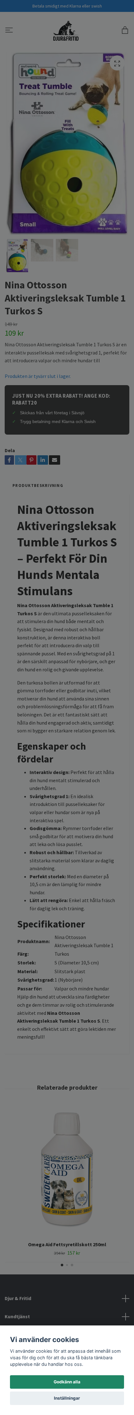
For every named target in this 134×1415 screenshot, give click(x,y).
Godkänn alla (67, 1381)
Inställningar (67, 1398)
